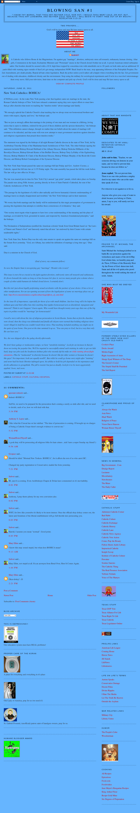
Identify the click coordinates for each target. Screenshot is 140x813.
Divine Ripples (108, 690)
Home (50, 595)
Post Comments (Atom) (25, 601)
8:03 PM (13, 519)
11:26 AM (30, 373)
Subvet (75, 55)
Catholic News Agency (111, 533)
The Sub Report (108, 370)
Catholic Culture (109, 519)
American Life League (111, 647)
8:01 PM (13, 485)
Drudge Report (108, 468)
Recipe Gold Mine (109, 795)
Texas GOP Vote (109, 608)
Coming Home (108, 651)
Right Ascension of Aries (112, 355)
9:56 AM (13, 446)
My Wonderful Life (110, 312)
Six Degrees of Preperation (113, 799)
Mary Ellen (13, 543)
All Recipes (106, 773)
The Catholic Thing (110, 566)
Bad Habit (106, 515)
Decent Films (107, 686)
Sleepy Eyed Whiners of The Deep (116, 359)
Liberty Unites (108, 718)
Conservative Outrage (111, 683)
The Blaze (106, 483)
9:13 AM (13, 551)
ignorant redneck (16, 392)
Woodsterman (107, 735)
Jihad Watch (107, 416)
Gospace (12, 453)
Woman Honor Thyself (111, 427)
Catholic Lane (107, 530)
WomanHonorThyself (18, 437)
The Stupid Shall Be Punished (114, 366)
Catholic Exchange (109, 522)
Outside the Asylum (110, 701)
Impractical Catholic (110, 548)
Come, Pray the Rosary (111, 541)
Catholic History (109, 526)
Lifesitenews (107, 666)
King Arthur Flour (109, 791)
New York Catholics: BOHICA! (22, 93)
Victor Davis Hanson (110, 424)
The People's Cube (109, 732)
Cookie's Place (108, 344)
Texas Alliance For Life (111, 612)
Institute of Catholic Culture (113, 555)
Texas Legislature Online (112, 623)
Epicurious (106, 777)
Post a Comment (11, 590)
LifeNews (106, 662)
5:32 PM (13, 430)
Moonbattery (107, 476)
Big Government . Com (111, 465)
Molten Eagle (107, 351)
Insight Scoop (107, 552)
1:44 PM (13, 567)
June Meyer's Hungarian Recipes (115, 788)
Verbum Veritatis (109, 573)
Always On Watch (109, 409)
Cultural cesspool (39, 377)
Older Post (91, 595)
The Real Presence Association (114, 570)
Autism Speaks (108, 679)
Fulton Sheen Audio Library (114, 544)
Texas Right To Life (110, 616)
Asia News (106, 413)
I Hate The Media (109, 694)
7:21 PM (13, 469)
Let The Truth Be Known (112, 697)
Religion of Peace (109, 420)
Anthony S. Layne (16, 418)
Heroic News (107, 655)
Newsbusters (107, 479)
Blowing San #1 (70, 10)
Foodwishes (107, 784)
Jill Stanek (106, 658)
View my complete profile (70, 84)
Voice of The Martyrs (111, 577)
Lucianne (105, 472)
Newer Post (8, 595)
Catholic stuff (20, 377)
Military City (107, 715)
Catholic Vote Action (110, 537)
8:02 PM (13, 500)
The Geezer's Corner (110, 362)
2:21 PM (13, 583)
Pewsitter (105, 559)
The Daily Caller (109, 486)
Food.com (106, 780)
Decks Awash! (108, 348)
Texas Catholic (108, 619)
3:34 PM (13, 411)
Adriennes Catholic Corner (113, 511)
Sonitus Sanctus (108, 562)
